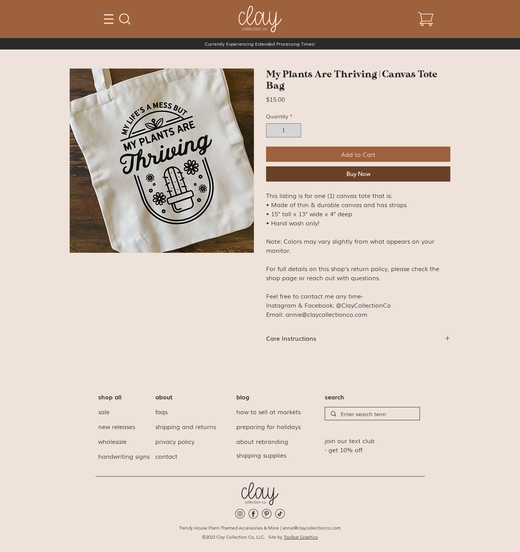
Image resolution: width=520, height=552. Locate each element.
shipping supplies (261, 454)
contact (166, 456)
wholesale (112, 441)
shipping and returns (185, 426)
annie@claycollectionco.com (311, 528)
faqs (161, 411)
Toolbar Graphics (301, 537)
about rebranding (262, 441)
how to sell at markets (268, 411)
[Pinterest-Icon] (266, 513)
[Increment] (295, 130)
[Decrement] (272, 130)
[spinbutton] (283, 130)
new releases (116, 426)
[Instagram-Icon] (240, 513)
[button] (125, 19)
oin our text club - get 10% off (350, 445)
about (163, 396)
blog (242, 396)
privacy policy (175, 441)
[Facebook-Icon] (253, 513)
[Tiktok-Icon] (280, 513)
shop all (109, 396)
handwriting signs (124, 456)
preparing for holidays (268, 426)
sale (104, 411)
